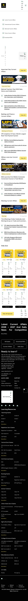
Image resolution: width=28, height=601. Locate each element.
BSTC (2, 421)
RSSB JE (16, 561)
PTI (15, 421)
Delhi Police (17, 450)
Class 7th (16, 491)
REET (2, 415)
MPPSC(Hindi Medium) (20, 465)
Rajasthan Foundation (6, 430)
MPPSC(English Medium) (7, 468)
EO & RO (16, 462)
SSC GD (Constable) (6, 450)
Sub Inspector (5, 433)
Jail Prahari (4, 436)
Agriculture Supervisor (20, 525)
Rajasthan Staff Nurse (19, 480)
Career (16, 385)
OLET (15, 549)
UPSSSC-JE (4, 561)
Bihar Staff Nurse (5, 483)
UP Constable (4, 511)
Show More (4, 333)
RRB (2, 480)
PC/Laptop (17, 572)
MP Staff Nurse (18, 483)
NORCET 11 (3, 477)
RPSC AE (16, 564)
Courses (3, 381)
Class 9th (16, 494)
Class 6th (3, 491)
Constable (17, 433)
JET (15, 528)
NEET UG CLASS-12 (6, 546)
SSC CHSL (3, 453)
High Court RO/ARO (19, 514)
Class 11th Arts (18, 498)
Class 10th (3, 498)
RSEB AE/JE (4, 564)
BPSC (15, 468)
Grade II (3, 418)
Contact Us (17, 388)
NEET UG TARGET (18, 546)
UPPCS (3, 465)
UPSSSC (3, 528)
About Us (16, 381)
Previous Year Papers (6, 385)
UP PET (16, 511)
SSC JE (16, 558)
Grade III (16, 415)
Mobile (3, 572)
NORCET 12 (17, 477)
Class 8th (3, 494)
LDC (15, 436)
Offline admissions (6, 383)
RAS (15, 430)
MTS (15, 453)
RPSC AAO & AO (18, 531)
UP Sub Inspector (18, 506)
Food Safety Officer (6, 525)
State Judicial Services (7, 558)
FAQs (15, 383)
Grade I (16, 418)
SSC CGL (16, 445)
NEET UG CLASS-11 (5, 549)
